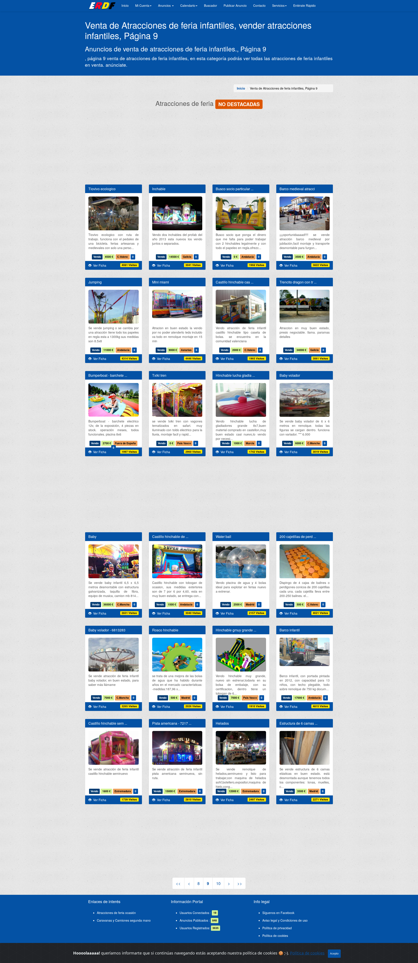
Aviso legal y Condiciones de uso (285, 920)
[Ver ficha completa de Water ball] (241, 563)
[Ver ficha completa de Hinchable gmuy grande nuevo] (241, 656)
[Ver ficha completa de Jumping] (113, 323)
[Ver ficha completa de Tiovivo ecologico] (113, 215)
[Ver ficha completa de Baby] (113, 578)
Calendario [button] (187, 5)
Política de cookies (275, 935)
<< (178, 883)
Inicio (125, 5)
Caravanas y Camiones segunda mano (124, 920)
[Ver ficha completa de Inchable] (177, 215)
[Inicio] (101, 5)
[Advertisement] (209, 147)
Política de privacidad (277, 928)
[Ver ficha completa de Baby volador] (305, 402)
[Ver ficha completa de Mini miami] (177, 304)
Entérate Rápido (304, 5)
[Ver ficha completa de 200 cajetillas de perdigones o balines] (305, 563)
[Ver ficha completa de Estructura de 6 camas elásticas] (305, 764)
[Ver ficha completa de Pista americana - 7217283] (177, 754)
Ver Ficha (98, 265)
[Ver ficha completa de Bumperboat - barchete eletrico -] (113, 400)
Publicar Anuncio (235, 5)
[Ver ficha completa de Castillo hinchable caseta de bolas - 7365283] (241, 308)
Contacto (259, 5)
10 (218, 883)
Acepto (334, 953)
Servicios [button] (278, 5)
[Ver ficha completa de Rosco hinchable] (177, 663)
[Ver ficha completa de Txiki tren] (177, 402)
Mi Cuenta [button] (142, 5)
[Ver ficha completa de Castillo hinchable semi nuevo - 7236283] (113, 750)
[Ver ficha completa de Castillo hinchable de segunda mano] (177, 563)
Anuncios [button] (165, 5)
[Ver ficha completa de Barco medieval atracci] (305, 215)
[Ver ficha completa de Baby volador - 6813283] (113, 671)
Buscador (210, 5)
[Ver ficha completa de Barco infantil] (305, 652)
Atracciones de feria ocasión (116, 912)
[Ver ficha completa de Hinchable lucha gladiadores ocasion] (241, 402)
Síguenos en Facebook (278, 912)
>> (239, 883)
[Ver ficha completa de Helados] (241, 748)
